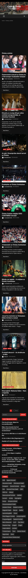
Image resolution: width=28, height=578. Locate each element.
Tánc (13, 531)
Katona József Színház (9, 495)
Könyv (12, 386)
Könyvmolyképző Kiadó (9, 504)
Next (16, 410)
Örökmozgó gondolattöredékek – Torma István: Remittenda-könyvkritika (12, 470)
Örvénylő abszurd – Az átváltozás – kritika (14, 341)
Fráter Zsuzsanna (8, 78)
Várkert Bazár (21, 531)
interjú (11, 492)
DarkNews (23, 572)
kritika (11, 498)
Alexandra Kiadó (7, 483)
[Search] (24, 16)
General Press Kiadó (12, 489)
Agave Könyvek (11, 480)
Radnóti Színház (18, 519)
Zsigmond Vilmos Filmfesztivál (11, 537)
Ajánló (4, 386)
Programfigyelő (7, 519)
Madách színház (17, 507)
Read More (6, 90)
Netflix (21, 510)
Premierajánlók (17, 69)
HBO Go (5, 492)
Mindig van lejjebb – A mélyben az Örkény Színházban (14, 268)
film (4, 489)
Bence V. (6, 356)
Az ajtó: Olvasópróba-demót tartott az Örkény (14, 142)
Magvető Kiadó (7, 510)
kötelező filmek (7, 507)
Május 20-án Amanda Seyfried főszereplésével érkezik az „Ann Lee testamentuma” (12, 428)
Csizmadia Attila (8, 186)
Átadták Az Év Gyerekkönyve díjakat (12, 441)
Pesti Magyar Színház (9, 516)
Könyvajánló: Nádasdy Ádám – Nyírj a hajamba (14, 380)
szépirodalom (6, 528)
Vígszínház (6, 534)
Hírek (9, 109)
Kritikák (5, 275)
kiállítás (19, 495)
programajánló (21, 516)
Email (3, 561)
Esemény (10, 69)
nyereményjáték (7, 513)
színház (14, 528)
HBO (21, 489)
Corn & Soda (14, 6)
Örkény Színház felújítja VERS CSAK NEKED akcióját (14, 203)
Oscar (15, 513)
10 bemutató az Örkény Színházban (14, 234)
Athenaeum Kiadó (19, 483)
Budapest (5, 69)
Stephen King (6, 525)
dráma (23, 486)
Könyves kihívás (12, 501)
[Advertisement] (14, 36)
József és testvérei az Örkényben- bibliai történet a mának (14, 305)
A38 (4, 480)
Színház (5, 70)
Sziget (20, 525)
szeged (14, 525)
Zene (12, 534)
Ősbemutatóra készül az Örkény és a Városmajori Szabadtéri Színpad (14, 64)
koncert (5, 498)
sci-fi (14, 522)
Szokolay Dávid (7, 119)
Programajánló (15, 109)
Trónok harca (6, 531)
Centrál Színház (14, 486)
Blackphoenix (7, 157)
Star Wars (21, 522)
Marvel (15, 510)
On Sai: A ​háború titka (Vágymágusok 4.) (13, 438)
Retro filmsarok (7, 522)
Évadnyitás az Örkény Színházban (14, 173)
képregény (18, 498)
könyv (4, 501)
